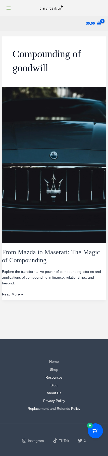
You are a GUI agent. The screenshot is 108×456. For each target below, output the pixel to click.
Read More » (12, 294)
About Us (54, 393)
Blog (54, 385)
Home (54, 362)
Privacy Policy (54, 401)
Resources (54, 377)
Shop (54, 370)
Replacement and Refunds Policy (54, 409)
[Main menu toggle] (9, 8)
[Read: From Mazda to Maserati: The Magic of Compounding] (54, 165)
